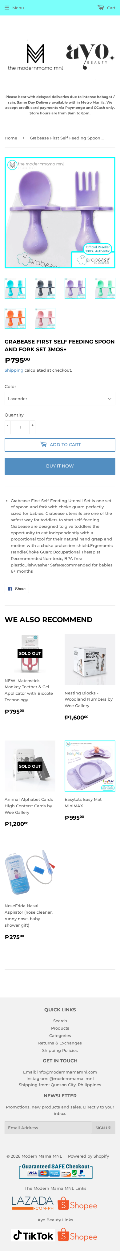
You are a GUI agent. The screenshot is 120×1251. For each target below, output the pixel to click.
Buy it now (60, 466)
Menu (18, 7)
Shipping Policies (60, 1050)
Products (60, 1028)
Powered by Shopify (88, 1156)
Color (10, 386)
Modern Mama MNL (42, 1156)
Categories (60, 1035)
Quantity (14, 415)
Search (60, 1020)
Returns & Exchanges (60, 1042)
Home (11, 137)
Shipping (14, 370)
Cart (110, 7)
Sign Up (103, 1127)
